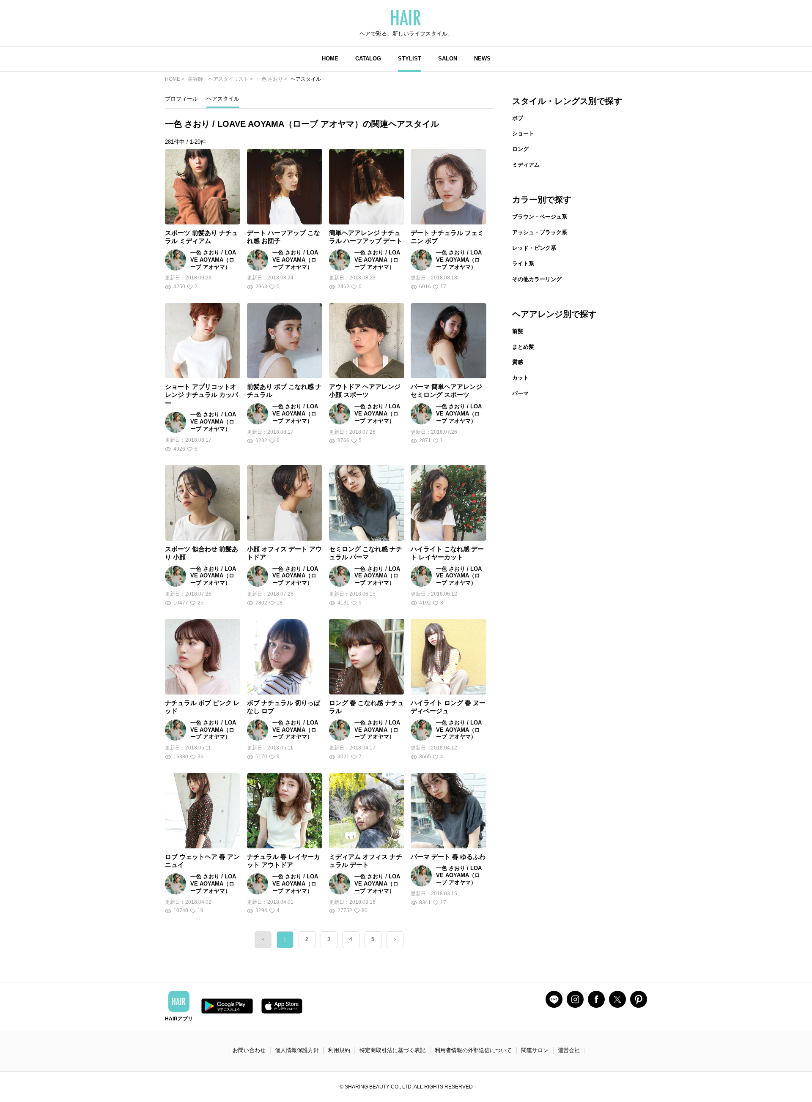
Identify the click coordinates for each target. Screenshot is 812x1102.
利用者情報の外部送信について (473, 1050)
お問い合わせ (249, 1050)
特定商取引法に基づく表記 (392, 1050)
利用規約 (339, 1050)
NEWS (482, 58)
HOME (330, 58)
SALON (447, 58)
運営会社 (569, 1050)
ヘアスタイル (222, 99)
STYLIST (409, 58)
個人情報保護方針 (297, 1050)
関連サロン (535, 1050)
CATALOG (368, 58)
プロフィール (181, 99)
